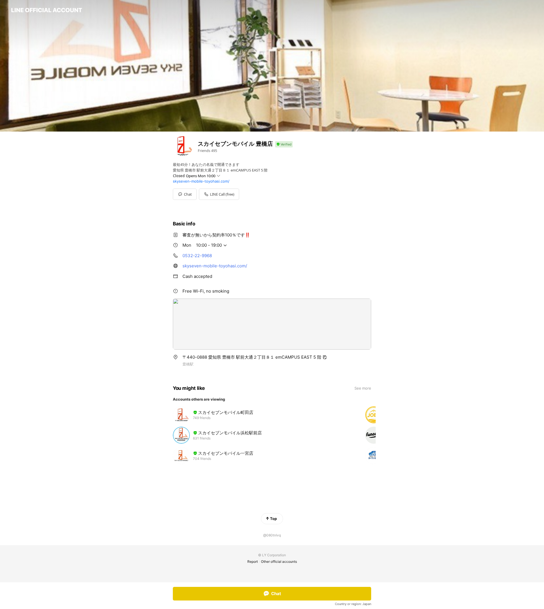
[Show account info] (284, 144)
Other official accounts (279, 561)
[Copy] (324, 357)
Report (252, 561)
